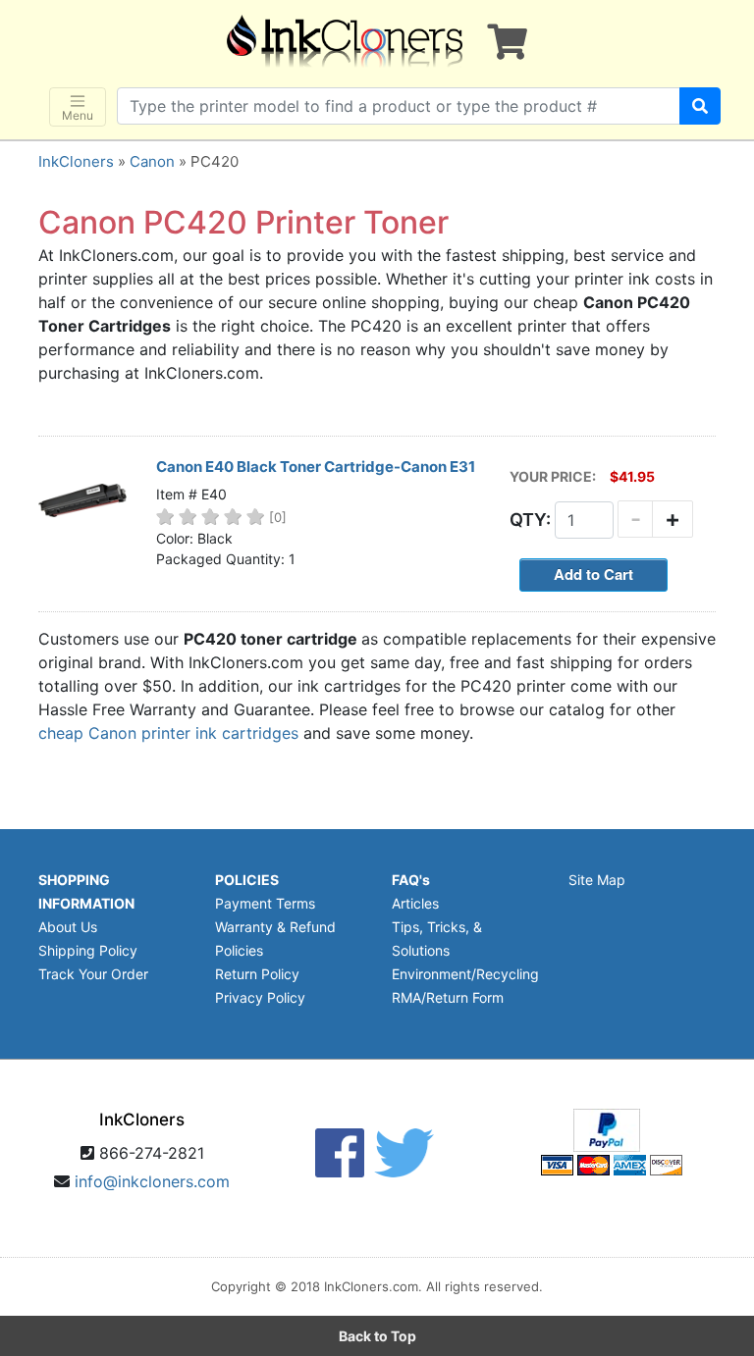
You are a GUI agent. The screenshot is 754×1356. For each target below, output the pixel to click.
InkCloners (76, 161)
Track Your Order (93, 973)
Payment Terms (265, 903)
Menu (77, 115)
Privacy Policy (260, 997)
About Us (67, 926)
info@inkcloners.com (152, 1181)
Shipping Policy (87, 950)
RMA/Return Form (448, 997)
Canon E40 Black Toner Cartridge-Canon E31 (315, 466)
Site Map (596, 879)
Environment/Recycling (465, 973)
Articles (415, 903)
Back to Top (377, 1336)
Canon (152, 161)
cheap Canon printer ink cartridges (168, 733)
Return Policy (257, 973)
